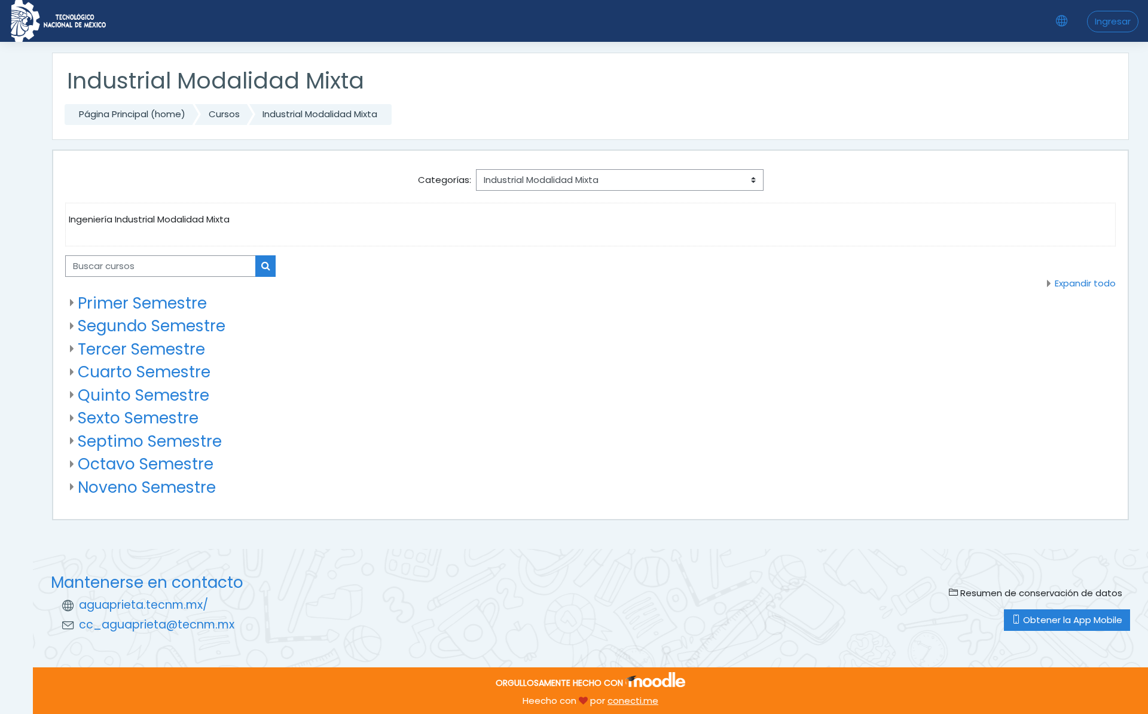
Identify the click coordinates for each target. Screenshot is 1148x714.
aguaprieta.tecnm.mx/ (143, 605)
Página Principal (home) (132, 114)
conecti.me (632, 700)
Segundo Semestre (151, 326)
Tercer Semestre (141, 349)
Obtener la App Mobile (1071, 620)
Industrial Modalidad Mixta (319, 114)
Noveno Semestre (147, 487)
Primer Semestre (142, 303)
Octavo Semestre (145, 464)
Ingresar (1113, 21)
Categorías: (444, 179)
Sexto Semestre (138, 418)
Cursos (224, 114)
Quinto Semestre (143, 395)
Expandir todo (1085, 283)
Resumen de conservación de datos (1040, 593)
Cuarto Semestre (144, 372)
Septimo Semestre (150, 441)
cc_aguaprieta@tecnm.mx (156, 625)
